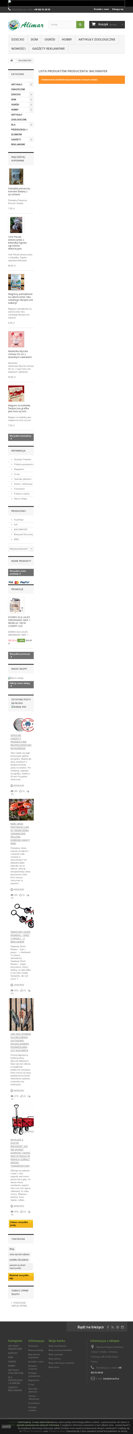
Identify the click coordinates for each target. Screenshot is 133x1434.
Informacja (18, 450)
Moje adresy (55, 1359)
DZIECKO (17, 39)
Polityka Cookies (57, 1431)
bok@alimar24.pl (111, 1378)
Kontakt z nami (101, 9)
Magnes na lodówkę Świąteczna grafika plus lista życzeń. (19, 408)
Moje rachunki (56, 1354)
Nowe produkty (21, 560)
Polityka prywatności (23, 464)
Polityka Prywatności (32, 1431)
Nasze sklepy (20, 498)
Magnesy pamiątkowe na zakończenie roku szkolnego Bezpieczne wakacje (20, 298)
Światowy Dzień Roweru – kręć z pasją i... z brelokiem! (20, 937)
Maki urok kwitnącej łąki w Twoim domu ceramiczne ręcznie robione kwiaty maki (20, 834)
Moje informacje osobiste (61, 1363)
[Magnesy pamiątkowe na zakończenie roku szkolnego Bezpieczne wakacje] (16, 282)
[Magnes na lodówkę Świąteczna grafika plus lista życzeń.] (16, 393)
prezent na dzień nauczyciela (17, 1266)
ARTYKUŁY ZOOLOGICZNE (97, 39)
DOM (34, 39)
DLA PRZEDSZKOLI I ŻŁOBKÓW (19, 130)
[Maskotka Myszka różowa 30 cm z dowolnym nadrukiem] (16, 339)
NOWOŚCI (18, 48)
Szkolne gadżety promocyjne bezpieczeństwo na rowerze (21, 742)
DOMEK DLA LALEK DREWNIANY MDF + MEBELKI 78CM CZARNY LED (19, 621)
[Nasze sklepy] (21, 678)
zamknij (6, 1426)
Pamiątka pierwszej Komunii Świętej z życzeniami (19, 191)
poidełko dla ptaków (19, 1260)
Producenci (18, 510)
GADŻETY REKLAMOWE (48, 48)
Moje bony (54, 1367)
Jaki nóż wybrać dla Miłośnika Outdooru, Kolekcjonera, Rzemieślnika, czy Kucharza (21, 1042)
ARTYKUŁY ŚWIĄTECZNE (18, 87)
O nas (16, 474)
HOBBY (67, 39)
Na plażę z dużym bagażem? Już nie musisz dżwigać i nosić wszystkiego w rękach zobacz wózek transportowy (20, 1152)
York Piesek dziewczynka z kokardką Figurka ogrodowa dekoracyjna (17, 242)
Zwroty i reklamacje (22, 484)
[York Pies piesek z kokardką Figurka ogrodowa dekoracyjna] (16, 225)
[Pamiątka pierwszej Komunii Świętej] (16, 176)
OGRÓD (50, 39)
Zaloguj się (117, 9)
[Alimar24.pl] (26, 25)
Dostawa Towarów (22, 459)
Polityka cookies (21, 494)
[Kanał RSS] (18, 706)
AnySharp (18, 520)
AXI (15, 524)
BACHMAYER (20, 529)
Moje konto (57, 1341)
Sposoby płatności (22, 479)
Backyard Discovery (23, 534)
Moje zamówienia (57, 1346)
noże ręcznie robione (19, 1254)
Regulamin (18, 469)
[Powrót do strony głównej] (11, 61)
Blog (12, 1249)
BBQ (16, 539)
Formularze (19, 489)
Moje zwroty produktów (60, 1350)
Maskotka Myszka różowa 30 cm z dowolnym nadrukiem (20, 354)
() (23, 791)
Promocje (17, 589)
